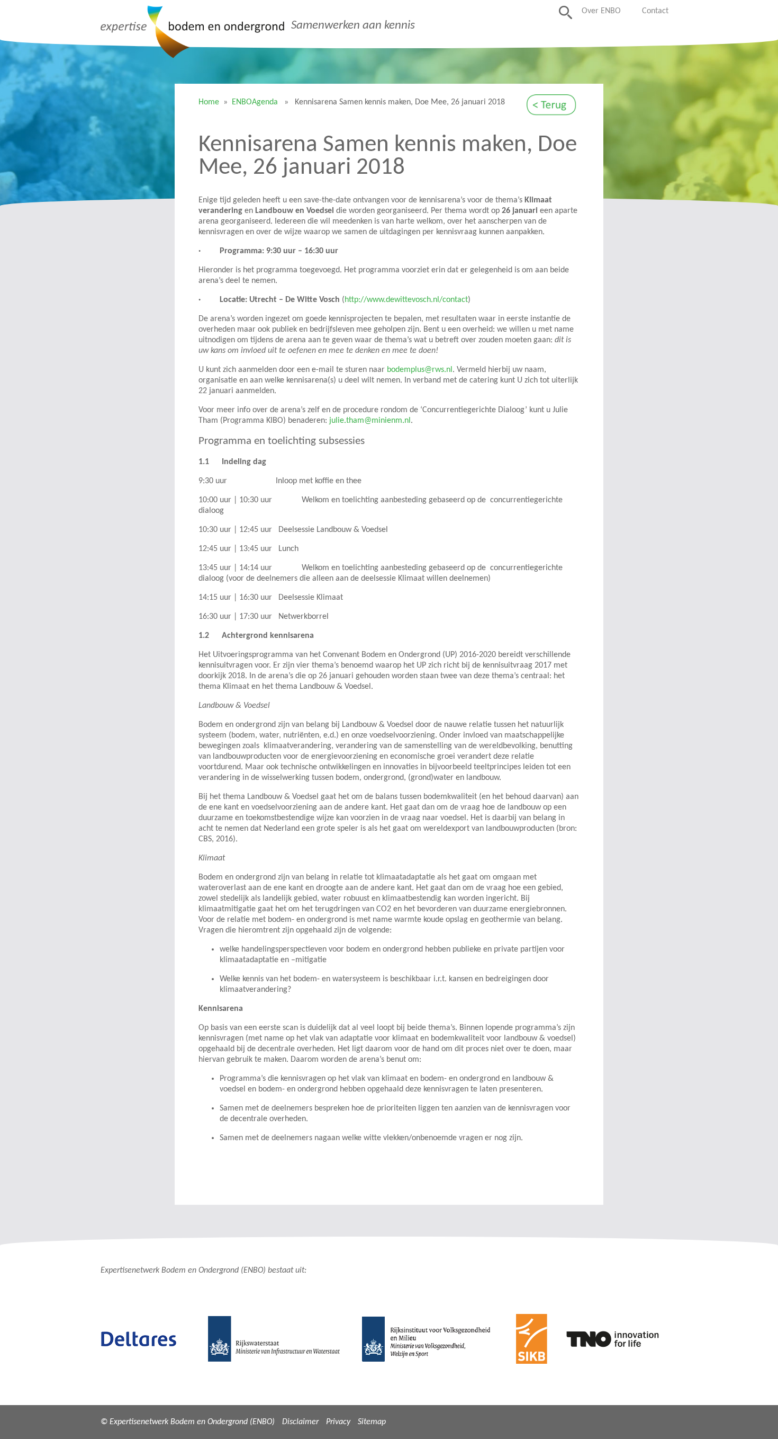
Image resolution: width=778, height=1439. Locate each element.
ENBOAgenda (255, 102)
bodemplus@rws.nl (420, 370)
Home (208, 102)
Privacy (338, 1422)
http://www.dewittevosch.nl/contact (406, 300)
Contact (655, 11)
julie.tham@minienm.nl (370, 420)
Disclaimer (300, 1422)
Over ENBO (601, 11)
